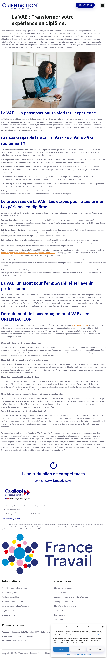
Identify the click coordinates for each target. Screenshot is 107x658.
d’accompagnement (80, 325)
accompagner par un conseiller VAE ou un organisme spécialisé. (28, 252)
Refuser (78, 649)
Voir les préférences (96, 649)
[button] (103, 627)
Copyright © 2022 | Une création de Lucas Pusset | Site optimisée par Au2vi (29, 654)
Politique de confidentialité (84, 654)
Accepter (61, 649)
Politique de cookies (70, 654)
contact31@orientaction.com (53, 480)
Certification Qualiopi (11, 518)
